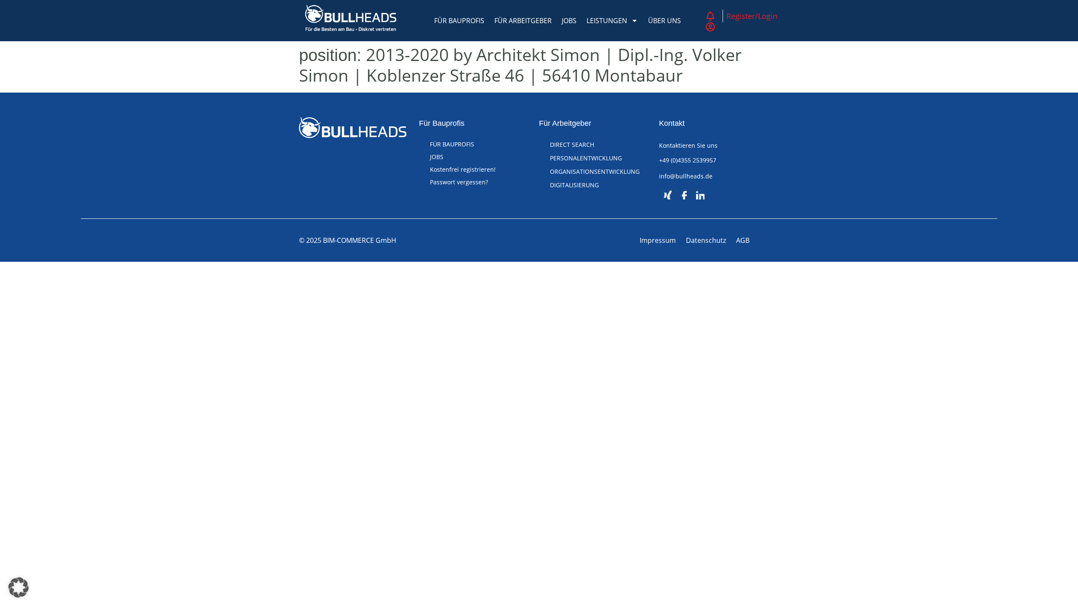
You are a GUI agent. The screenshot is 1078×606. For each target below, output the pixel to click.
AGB (743, 240)
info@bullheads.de (685, 176)
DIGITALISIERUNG (574, 185)
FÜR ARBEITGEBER (523, 20)
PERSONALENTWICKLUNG (586, 158)
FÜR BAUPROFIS (459, 20)
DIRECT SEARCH (572, 145)
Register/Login (751, 16)
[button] (18, 587)
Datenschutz (706, 240)
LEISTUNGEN (607, 20)
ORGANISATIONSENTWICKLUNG (595, 171)
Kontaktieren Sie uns (688, 145)
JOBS (569, 20)
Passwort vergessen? (459, 182)
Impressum (658, 240)
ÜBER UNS (664, 20)
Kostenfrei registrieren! (463, 169)
